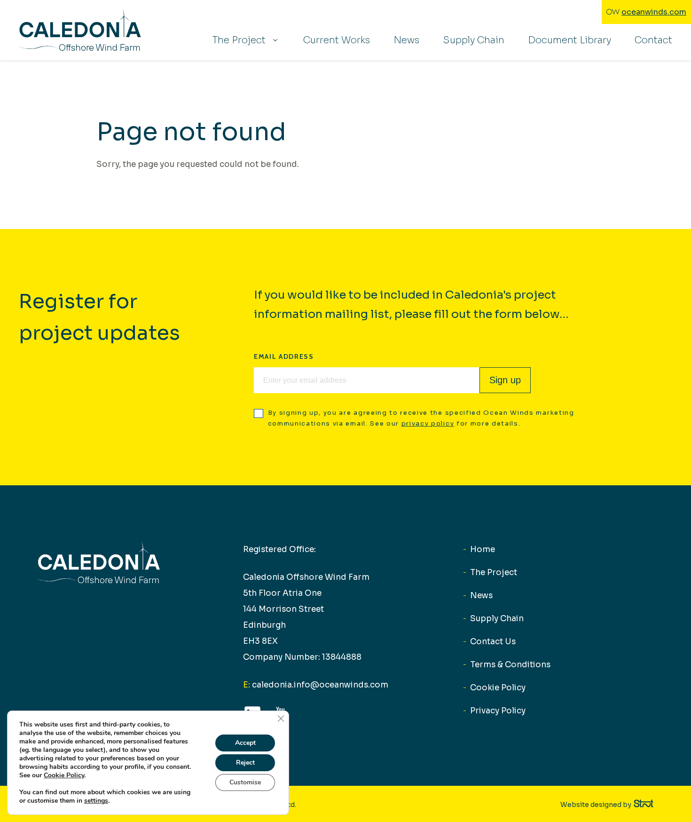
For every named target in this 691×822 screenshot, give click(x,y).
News (406, 40)
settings (96, 801)
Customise (245, 782)
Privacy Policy (498, 711)
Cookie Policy (498, 688)
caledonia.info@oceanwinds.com (315, 685)
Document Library (569, 40)
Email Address (284, 356)
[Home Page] (80, 30)
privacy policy (428, 423)
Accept (245, 742)
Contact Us (493, 642)
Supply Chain (473, 40)
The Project (239, 40)
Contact (653, 40)
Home (482, 549)
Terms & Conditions (510, 665)
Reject (245, 762)
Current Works (336, 40)
